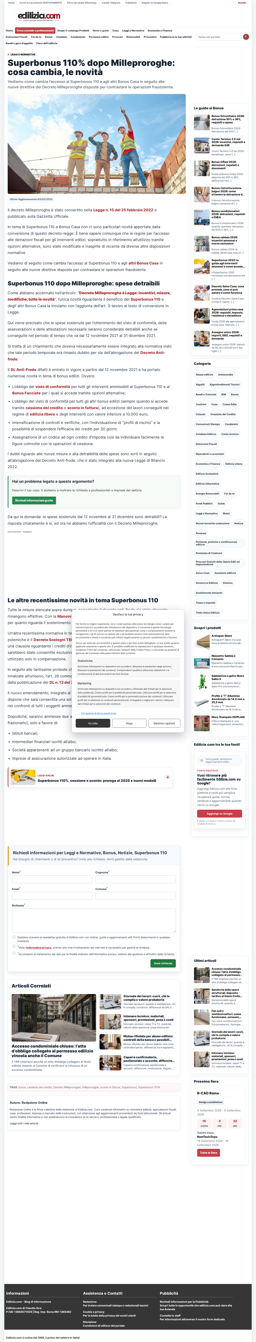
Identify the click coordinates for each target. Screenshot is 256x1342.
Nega (129, 723)
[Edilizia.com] (39, 16)
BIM (223, 394)
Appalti (200, 384)
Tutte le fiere (208, 1152)
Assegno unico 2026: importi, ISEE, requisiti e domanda (227, 335)
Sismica (228, 582)
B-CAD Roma (208, 1093)
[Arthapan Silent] (202, 642)
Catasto (200, 414)
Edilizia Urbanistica (207, 483)
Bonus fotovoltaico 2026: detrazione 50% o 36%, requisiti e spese (228, 119)
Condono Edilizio (206, 434)
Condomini (231, 424)
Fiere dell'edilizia (46, 43)
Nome (16, 872)
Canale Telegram (111, 2)
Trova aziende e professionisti (35, 30)
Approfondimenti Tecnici (225, 384)
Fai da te (36, 36)
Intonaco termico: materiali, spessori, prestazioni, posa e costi (227, 1056)
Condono (61, 36)
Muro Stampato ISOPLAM (228, 717)
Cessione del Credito (223, 414)
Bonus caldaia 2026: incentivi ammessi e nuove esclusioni (225, 240)
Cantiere (201, 404)
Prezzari (117, 36)
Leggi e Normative (133, 30)
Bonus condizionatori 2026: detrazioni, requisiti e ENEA (228, 214)
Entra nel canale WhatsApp (82, 2)
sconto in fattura (82, 408)
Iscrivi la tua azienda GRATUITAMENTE (41, 2)
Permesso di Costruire (209, 553)
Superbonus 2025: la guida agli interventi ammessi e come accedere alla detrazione (228, 263)
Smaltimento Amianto (209, 592)
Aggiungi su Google (219, 813)
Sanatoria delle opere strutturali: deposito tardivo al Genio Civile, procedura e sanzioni (226, 993)
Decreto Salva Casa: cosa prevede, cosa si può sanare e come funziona (228, 289)
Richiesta (18, 905)
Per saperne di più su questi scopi (98, 713)
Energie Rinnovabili (207, 493)
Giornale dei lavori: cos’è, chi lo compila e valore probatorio (227, 1035)
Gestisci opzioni (164, 723)
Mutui (226, 513)
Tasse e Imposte (205, 602)
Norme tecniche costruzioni (212, 523)
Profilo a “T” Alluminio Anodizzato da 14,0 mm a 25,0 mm (228, 699)
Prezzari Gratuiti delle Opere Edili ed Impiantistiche (218, 563)
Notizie (238, 523)
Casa (115, 30)
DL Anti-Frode (23, 369)
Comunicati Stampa (208, 424)
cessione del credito (44, 408)
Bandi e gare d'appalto (19, 43)
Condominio (78, 36)
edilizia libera (42, 414)
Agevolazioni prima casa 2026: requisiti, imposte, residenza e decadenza (227, 312)
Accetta (93, 723)
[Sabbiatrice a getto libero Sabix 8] (202, 682)
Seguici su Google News (155, 2)
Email (16, 889)
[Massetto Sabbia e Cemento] (202, 662)
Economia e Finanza (160, 30)
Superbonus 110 (145, 299)
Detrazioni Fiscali (17, 36)
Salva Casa (203, 572)
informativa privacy (38, 947)
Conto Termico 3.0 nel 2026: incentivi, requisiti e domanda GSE (228, 142)
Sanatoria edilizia (225, 572)
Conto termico (230, 434)
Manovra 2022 (70, 616)
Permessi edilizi (99, 36)
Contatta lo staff (170, 1315)
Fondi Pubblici (204, 503)
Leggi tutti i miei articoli (24, 1123)
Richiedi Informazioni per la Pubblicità (184, 1301)
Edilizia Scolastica (207, 473)
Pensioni (201, 533)
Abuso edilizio (204, 374)
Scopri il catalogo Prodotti (73, 30)
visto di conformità (52, 386)
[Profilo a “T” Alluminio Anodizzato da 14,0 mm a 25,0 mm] (202, 702)
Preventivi (150, 36)
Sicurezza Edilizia (207, 582)
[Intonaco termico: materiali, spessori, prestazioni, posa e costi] (202, 1059)
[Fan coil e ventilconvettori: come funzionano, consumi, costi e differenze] (202, 1017)
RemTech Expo (207, 1137)
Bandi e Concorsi (206, 394)
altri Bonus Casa (144, 263)
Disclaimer (90, 1321)
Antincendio (225, 374)
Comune (101, 889)
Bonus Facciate (26, 393)
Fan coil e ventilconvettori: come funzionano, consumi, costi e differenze (226, 1014)
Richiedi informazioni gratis (34, 500)
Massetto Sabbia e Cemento (223, 657)
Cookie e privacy (93, 1311)
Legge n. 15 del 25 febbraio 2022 (123, 210)
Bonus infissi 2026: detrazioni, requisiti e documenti (225, 165)
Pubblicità (131, 2)
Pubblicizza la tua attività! (176, 36)
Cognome (102, 872)
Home (11, 2)
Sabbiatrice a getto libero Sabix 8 (228, 677)
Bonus (49, 36)
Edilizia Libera (233, 463)
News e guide (101, 30)
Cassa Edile (230, 404)
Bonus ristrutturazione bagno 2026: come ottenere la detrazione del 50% (228, 191)
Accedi (242, 2)
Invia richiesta (163, 963)
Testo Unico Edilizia (208, 612)
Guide (221, 503)
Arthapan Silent (222, 635)
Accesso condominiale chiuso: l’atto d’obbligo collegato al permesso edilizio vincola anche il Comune (226, 972)
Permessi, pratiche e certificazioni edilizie (216, 543)
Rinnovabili (133, 36)
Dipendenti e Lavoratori (210, 453)
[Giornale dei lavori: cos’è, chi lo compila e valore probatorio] (202, 1038)
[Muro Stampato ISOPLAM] (202, 723)
